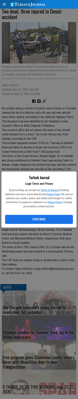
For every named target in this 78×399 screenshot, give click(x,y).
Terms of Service (49, 190)
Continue (38, 219)
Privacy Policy (53, 194)
